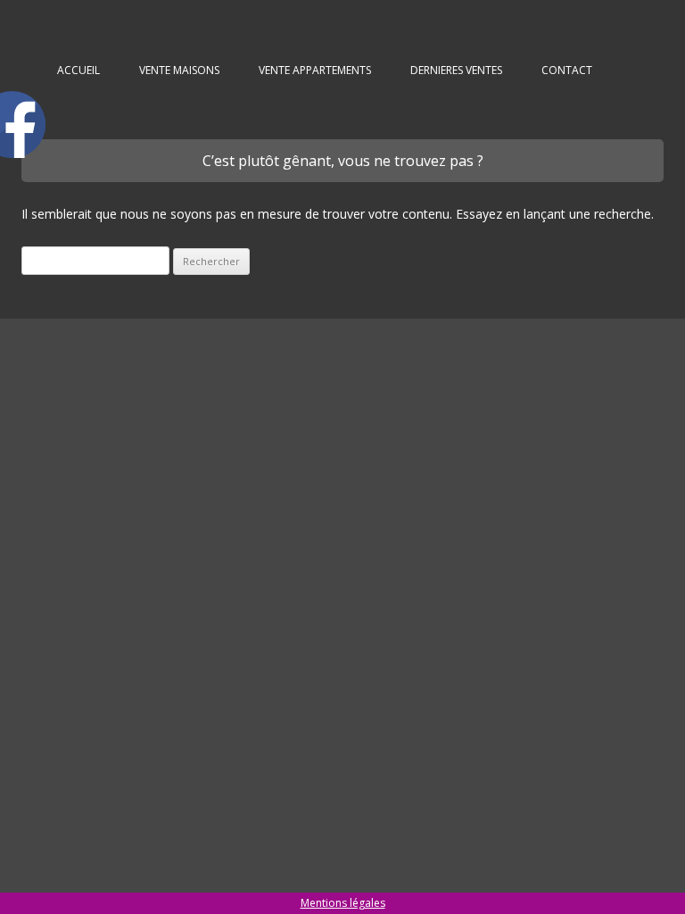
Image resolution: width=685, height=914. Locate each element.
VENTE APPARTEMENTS (315, 70)
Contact (566, 70)
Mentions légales (343, 902)
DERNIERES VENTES (456, 70)
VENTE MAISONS (179, 70)
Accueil (78, 70)
